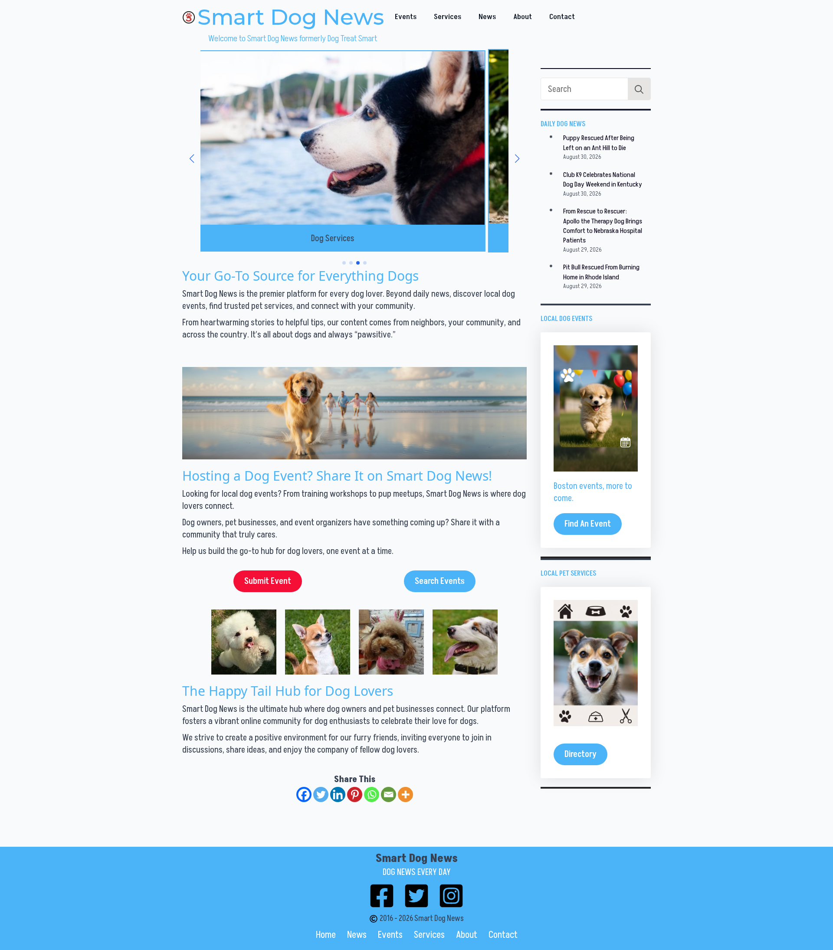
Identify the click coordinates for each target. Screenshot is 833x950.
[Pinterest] (354, 794)
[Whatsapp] (371, 794)
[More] (405, 794)
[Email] (388, 794)
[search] (639, 89)
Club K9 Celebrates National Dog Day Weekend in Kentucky (602, 179)
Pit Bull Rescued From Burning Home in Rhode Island (601, 272)
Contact (562, 17)
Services (447, 17)
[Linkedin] (337, 794)
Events (405, 17)
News (487, 17)
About (522, 17)
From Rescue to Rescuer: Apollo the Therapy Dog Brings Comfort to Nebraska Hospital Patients (602, 225)
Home (326, 935)
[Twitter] (320, 794)
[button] (191, 158)
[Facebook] (304, 794)
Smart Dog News (290, 17)
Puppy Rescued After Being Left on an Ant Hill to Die (598, 142)
